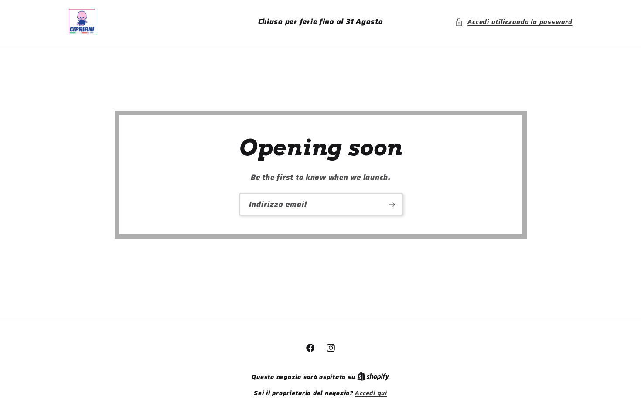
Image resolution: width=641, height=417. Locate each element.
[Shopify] (373, 377)
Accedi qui (371, 393)
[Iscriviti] (392, 204)
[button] (513, 21)
